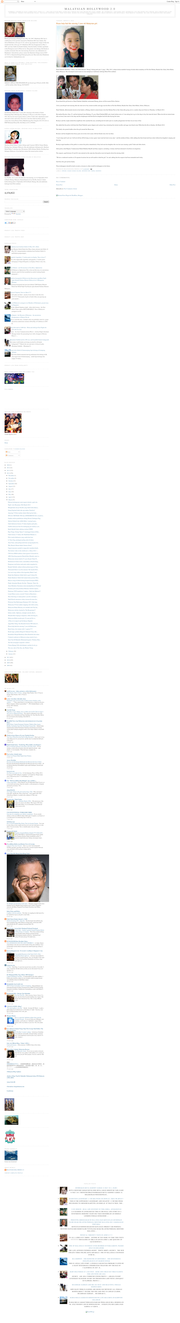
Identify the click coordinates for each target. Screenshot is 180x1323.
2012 (8, 473)
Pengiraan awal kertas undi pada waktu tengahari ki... (23, 564)
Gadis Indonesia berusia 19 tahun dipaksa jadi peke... (23, 524)
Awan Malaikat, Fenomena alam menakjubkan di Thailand (24, 586)
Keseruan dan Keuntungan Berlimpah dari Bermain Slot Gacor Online (24, 762)
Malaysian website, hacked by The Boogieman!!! (22, 610)
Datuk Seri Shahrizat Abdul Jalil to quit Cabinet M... (23, 575)
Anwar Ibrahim (11, 760)
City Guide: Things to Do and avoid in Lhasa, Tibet (20, 792)
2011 (8, 657)
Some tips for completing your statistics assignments (20, 814)
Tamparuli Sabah (12, 831)
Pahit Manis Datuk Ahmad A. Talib (17, 919)
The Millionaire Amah (20, 1051)
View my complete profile (14, 1173)
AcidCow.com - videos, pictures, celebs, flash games (21, 691)
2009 (8, 663)
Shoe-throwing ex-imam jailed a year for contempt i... (23, 597)
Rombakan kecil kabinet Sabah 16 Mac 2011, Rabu (24, 247)
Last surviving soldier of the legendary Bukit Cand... (23, 572)
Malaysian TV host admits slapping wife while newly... (23, 605)
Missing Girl (86, 170)
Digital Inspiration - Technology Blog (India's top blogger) (24, 745)
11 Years (9, 967)
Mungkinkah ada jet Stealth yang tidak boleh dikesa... (23, 507)
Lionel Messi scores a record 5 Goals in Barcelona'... (22, 594)
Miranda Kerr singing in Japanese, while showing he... (23, 615)
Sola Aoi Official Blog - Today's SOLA (18, 1043)
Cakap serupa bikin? (12, 782)
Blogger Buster (11, 1016)
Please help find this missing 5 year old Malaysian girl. (77, 23)
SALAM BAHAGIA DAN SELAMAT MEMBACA (20, 943)
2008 (8, 665)
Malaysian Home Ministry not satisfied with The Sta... (23, 607)
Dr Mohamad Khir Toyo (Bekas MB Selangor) (20, 975)
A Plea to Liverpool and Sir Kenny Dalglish (20, 621)
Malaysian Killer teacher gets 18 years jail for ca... (22, 618)
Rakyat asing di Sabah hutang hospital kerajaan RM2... (23, 580)
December (11, 475)
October (10, 481)
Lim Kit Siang (11, 710)
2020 (8, 465)
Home (116, 185)
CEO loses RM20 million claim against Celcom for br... (23, 553)
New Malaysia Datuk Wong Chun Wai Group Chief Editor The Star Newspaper (25, 1029)
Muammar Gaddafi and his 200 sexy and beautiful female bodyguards (29, 340)
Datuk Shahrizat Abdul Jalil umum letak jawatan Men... (23, 578)
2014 (8, 468)
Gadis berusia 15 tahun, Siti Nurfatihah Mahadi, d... (22, 534)
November (11, 478)
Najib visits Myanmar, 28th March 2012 (19, 505)
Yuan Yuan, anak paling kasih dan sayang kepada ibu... (23, 543)
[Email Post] (90, 169)
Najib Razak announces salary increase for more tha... (23, 599)
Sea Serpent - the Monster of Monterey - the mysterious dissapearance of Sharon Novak (25, 316)
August (10, 486)
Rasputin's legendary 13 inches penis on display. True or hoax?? (28, 257)
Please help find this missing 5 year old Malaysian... (22, 626)
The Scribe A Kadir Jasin (14, 754)
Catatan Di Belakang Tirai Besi (14, 976)
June (9, 492)
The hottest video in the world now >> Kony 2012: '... (23, 551)
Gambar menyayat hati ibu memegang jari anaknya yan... (24, 526)
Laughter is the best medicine (14, 913)
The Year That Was (20, 995)
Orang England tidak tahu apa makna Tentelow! (21, 510)
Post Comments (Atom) (70, 189)
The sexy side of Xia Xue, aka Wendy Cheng (20, 648)
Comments (10, 455)
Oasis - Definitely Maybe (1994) (23, 801)
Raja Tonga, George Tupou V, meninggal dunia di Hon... (24, 532)
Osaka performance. (12, 1045)
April (10, 497)
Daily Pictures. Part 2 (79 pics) (14, 693)
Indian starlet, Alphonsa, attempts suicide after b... (22, 613)
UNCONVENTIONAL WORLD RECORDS (19, 812)
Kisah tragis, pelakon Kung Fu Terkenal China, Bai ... (23, 632)
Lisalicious (10, 1091)
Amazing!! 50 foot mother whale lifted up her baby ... (23, 513)
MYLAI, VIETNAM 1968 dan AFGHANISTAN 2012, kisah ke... (26, 516)
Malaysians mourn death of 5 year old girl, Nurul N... (23, 559)
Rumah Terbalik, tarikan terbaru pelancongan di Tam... (23, 567)
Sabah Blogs (20, 449)
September (11, 483)
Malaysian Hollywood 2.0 (90, 8)
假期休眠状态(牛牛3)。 (13, 1064)
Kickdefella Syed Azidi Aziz (15, 984)
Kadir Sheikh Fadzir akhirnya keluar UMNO (20, 529)
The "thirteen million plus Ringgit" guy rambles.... (21, 781)
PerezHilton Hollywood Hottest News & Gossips (21, 844)
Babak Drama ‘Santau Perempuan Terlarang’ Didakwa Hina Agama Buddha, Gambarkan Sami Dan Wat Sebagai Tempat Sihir (24, 725)
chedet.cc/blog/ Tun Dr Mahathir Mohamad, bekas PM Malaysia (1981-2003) (25, 1077)
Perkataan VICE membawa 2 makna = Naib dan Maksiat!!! (24, 591)
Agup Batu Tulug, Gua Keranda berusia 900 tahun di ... (23, 623)
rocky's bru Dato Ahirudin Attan (16, 699)
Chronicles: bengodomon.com (15, 1086)
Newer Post (59, 185)
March (10, 500)
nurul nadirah (96, 170)
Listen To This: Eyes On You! (14, 846)
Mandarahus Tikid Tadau (14, 799)
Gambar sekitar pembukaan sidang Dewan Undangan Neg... (24, 518)
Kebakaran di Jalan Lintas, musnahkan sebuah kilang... (23, 561)
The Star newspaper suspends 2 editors (19, 642)
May (9, 494)
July (9, 489)
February (11, 651)
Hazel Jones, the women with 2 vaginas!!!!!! (20, 629)
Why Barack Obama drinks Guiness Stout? (20, 545)
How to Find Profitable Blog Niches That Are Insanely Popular (22, 823)
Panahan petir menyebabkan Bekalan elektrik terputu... (23, 588)
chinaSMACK (11, 790)
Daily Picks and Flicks (13, 911)
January (10, 654)
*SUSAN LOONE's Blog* (14, 1006)
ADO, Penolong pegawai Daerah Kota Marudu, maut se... (24, 556)
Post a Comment (60, 181)
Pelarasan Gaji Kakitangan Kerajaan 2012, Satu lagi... (23, 602)
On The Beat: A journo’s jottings (23, 1032)
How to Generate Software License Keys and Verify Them (21, 746)
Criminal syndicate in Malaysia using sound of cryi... (23, 637)
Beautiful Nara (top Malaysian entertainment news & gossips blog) (24, 722)
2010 (8, 660)
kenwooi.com (10, 771)
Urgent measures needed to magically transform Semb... (23, 548)
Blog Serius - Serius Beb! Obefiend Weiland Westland (22, 928)
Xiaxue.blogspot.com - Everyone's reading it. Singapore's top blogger (24, 951)
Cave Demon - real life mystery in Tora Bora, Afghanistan (26, 268)
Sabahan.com (11, 822)
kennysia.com (11, 965)
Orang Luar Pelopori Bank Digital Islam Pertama (19, 756)
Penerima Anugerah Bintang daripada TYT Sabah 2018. (29, 833)
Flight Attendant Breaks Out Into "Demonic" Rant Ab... (23, 583)
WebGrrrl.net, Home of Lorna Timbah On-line (20, 735)
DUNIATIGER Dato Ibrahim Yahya (17, 941)
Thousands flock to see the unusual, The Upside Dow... (23, 570)
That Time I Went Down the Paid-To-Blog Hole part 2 (20, 737)
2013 (8, 470)
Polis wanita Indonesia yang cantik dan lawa (20, 537)
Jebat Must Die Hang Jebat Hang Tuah (18, 853)
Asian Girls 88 (11, 1082)
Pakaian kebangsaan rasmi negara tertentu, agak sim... (23, 502)
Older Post (172, 185)
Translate (18, 214)
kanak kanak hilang (74, 170)
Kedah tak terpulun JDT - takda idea (16, 921)
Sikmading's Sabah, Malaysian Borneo (18, 1049)
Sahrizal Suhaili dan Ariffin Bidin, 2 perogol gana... (22, 521)
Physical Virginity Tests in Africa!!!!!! (20, 292)
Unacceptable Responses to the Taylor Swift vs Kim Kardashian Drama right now (28, 955)
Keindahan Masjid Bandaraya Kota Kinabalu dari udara (23, 634)
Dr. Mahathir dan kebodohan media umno (17, 903)
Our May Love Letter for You (14, 773)
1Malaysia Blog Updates (14, 1072)
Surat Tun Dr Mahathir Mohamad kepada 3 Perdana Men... (24, 640)
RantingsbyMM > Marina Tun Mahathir (18, 993)
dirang (64, 170)
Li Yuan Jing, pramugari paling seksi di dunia (21, 540)
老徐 (8, 1062)
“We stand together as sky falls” (15, 1008)
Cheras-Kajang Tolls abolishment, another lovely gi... (23, 645)
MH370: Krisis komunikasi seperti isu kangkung (19, 986)
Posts (8, 452)
